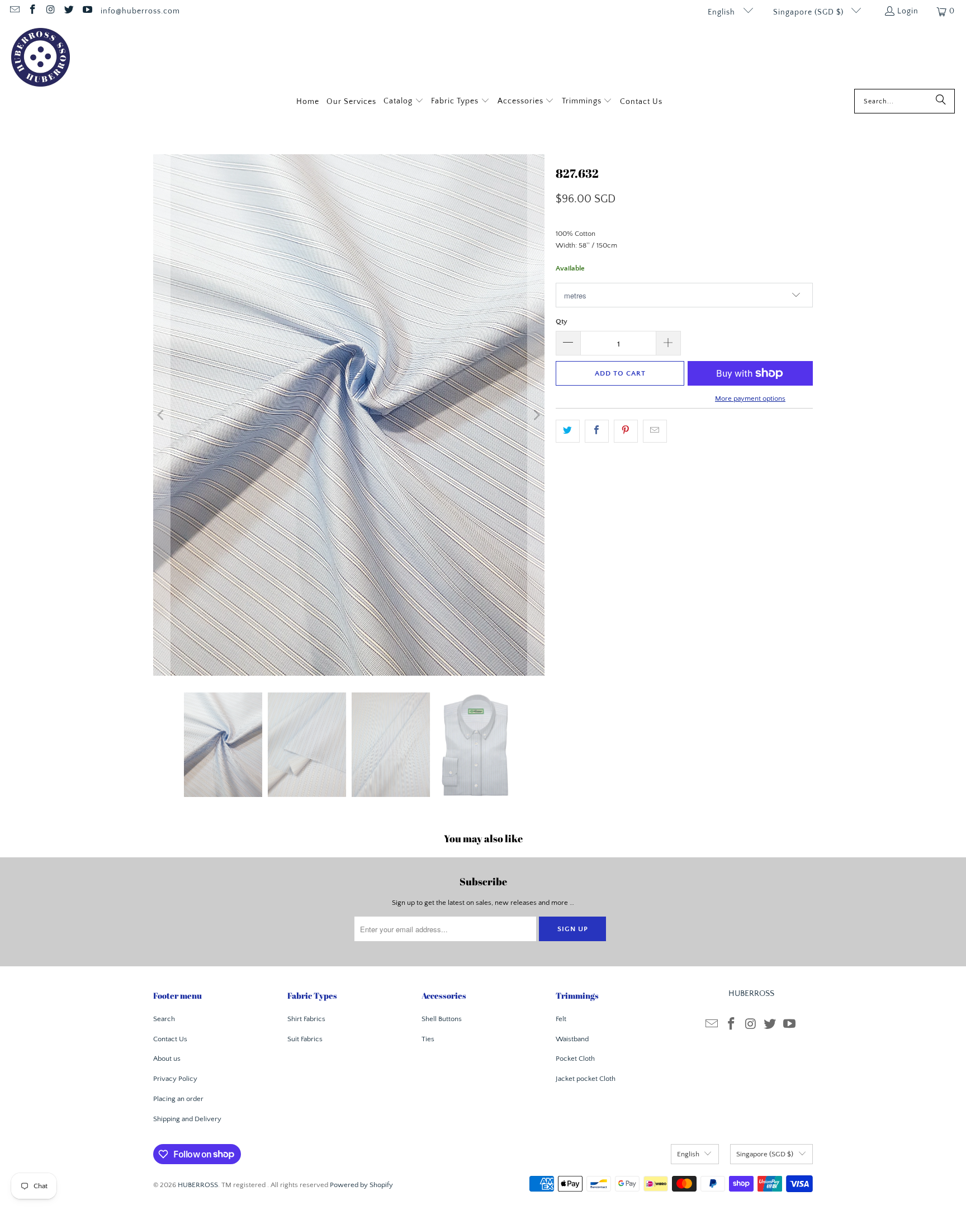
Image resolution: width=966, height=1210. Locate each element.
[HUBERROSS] (40, 58)
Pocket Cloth (575, 1058)
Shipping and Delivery (187, 1119)
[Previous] (162, 415)
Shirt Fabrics (306, 1019)
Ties (428, 1039)
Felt (561, 1019)
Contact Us (170, 1039)
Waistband (572, 1039)
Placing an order (178, 1099)
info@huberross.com (140, 11)
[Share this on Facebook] (597, 431)
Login (907, 11)
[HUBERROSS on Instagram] (50, 11)
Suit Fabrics (305, 1039)
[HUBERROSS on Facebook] (32, 11)
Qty (561, 321)
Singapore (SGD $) (809, 12)
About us (167, 1058)
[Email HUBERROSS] (14, 11)
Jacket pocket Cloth (585, 1079)
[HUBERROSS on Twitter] (68, 11)
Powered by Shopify (361, 1185)
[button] (403, 102)
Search (164, 1019)
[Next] (536, 415)
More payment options (750, 398)
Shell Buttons (442, 1019)
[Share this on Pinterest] (626, 431)
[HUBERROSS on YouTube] (86, 11)
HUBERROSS (198, 1185)
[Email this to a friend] (655, 431)
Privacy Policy (175, 1079)
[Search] (941, 101)
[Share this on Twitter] (568, 431)
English (722, 12)
